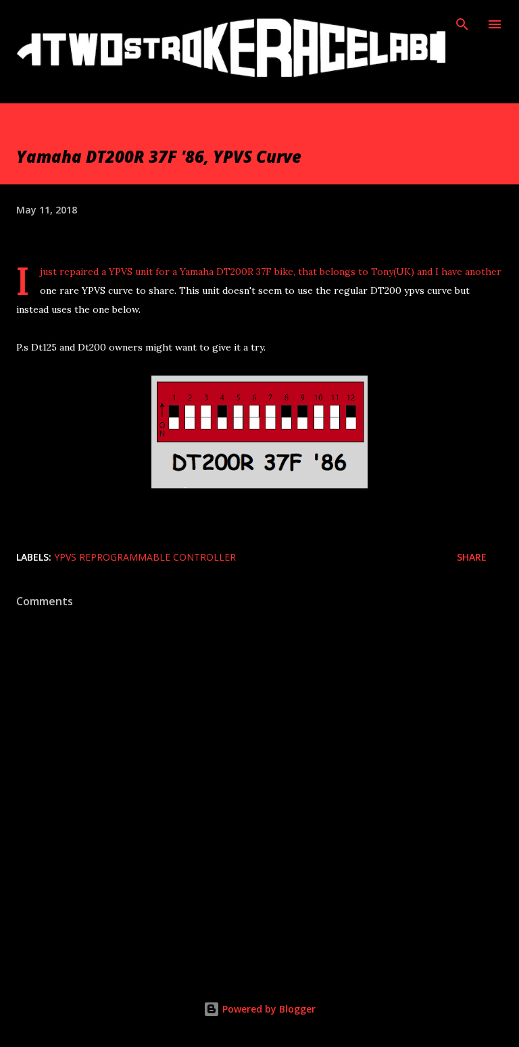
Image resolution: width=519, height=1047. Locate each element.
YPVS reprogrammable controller (145, 557)
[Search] (462, 24)
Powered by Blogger (268, 1008)
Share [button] (472, 557)
